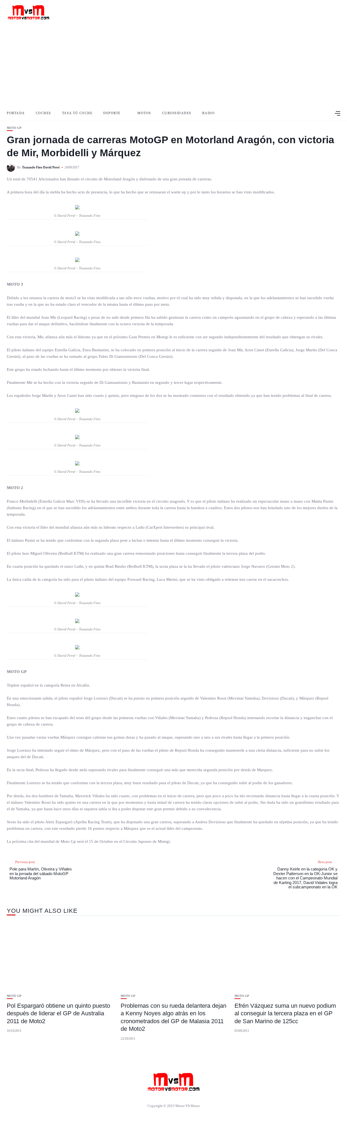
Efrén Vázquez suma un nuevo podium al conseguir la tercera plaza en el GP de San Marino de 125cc (285, 1013)
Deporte (112, 113)
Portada (16, 113)
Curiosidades (176, 113)
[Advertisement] (173, 65)
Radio (208, 113)
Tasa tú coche (77, 113)
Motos (144, 113)
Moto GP (14, 127)
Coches (43, 113)
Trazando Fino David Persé (41, 167)
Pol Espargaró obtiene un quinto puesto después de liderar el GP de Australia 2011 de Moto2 (58, 1013)
